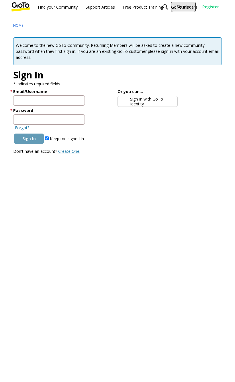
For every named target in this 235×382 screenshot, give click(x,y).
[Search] (165, 7)
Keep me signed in (66, 138)
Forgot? (22, 127)
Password (23, 110)
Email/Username (30, 91)
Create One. (69, 151)
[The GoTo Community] (20, 6)
